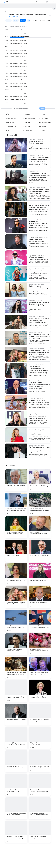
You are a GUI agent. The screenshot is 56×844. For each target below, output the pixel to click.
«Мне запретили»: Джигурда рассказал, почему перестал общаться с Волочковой (39, 352)
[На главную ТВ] (7, 2)
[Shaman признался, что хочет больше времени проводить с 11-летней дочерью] (40, 480)
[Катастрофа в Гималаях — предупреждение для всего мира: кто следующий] (40, 504)
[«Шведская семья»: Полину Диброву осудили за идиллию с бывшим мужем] (40, 832)
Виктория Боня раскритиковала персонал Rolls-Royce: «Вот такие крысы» (38, 223)
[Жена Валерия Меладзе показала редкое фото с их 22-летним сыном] (40, 761)
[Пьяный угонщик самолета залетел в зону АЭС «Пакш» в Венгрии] (16, 621)
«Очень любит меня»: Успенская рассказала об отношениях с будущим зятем (38, 417)
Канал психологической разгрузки (18, 26)
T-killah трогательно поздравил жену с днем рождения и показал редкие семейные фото (39, 401)
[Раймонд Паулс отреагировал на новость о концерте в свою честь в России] (16, 480)
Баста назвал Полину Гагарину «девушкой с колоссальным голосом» (37, 143)
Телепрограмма (9, 11)
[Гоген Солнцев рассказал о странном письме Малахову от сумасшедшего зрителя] (40, 808)
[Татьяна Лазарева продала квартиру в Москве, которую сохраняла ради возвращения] (40, 691)
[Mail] (5, 2)
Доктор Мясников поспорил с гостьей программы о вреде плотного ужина (39, 336)
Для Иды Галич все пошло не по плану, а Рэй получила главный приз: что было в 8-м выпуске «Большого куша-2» (39, 207)
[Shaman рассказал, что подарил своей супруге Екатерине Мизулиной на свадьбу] (40, 668)
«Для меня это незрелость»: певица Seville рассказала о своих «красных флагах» (39, 159)
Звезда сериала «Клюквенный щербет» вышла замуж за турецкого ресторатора (38, 368)
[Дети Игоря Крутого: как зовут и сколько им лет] (40, 597)
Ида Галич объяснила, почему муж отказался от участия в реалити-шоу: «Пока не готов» (39, 449)
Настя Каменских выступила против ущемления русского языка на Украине (39, 191)
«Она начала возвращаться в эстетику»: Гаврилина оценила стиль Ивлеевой (39, 272)
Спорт (49, 20)
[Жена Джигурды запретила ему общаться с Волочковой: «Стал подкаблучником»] (16, 597)
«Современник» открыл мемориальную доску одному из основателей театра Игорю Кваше (39, 175)
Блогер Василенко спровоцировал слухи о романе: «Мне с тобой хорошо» (37, 256)
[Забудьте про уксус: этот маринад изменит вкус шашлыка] (40, 715)
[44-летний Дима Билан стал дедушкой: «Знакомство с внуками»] (16, 644)
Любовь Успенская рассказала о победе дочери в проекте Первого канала (39, 288)
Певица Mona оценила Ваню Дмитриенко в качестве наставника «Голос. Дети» (39, 304)
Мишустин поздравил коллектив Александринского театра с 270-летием (39, 384)
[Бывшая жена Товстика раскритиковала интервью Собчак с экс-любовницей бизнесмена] (16, 761)
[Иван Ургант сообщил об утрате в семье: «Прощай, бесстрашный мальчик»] (16, 504)
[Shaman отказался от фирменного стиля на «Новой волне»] (16, 808)
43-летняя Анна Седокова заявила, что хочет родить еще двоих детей (38, 433)
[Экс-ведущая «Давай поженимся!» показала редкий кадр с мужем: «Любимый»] (16, 551)
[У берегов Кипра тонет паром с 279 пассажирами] (40, 738)
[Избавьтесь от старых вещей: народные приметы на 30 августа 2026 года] (16, 691)
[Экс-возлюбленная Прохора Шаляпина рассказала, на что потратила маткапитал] (16, 527)
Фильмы (35, 20)
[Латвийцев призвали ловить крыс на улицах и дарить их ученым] (16, 668)
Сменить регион (13, 16)
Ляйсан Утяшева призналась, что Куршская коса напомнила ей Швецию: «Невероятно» (39, 320)
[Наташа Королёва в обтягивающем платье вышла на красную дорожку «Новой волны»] (16, 574)
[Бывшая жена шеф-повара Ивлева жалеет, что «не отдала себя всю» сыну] (16, 715)
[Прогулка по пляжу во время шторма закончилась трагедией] (16, 832)
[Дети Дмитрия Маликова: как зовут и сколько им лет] (16, 785)
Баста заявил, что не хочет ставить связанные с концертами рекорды (38, 239)
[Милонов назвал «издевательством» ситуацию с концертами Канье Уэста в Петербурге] (40, 527)
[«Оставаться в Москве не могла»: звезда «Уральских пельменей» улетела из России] (40, 621)
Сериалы (42, 20)
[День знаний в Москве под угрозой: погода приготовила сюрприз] (40, 785)
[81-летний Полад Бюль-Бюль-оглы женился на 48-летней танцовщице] (40, 551)
